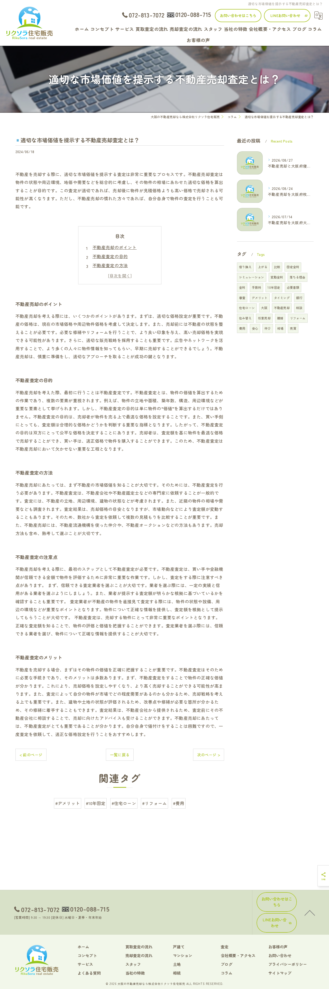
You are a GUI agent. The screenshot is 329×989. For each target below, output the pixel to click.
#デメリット (67, 803)
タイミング (282, 297)
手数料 (256, 287)
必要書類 (293, 287)
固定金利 (293, 267)
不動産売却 (282, 307)
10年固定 (274, 287)
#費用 (179, 803)
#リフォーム (154, 803)
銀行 (299, 297)
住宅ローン (247, 307)
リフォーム (298, 318)
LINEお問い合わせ (285, 15)
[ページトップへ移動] (310, 912)
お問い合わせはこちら (238, 15)
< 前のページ (31, 754)
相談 (299, 307)
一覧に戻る (120, 754)
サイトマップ (279, 973)
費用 (242, 328)
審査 (242, 297)
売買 (293, 328)
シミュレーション (251, 277)
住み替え (245, 318)
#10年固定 (95, 803)
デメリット (260, 297)
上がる (263, 267)
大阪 (264, 307)
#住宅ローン (124, 803)
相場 (280, 328)
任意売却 (264, 318)
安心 (255, 328)
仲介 (267, 328)
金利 (242, 287)
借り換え (245, 267)
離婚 (280, 318)
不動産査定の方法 (110, 265)
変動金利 (277, 277)
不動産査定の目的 (110, 256)
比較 (277, 267)
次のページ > (208, 754)
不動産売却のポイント (115, 247)
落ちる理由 (297, 277)
